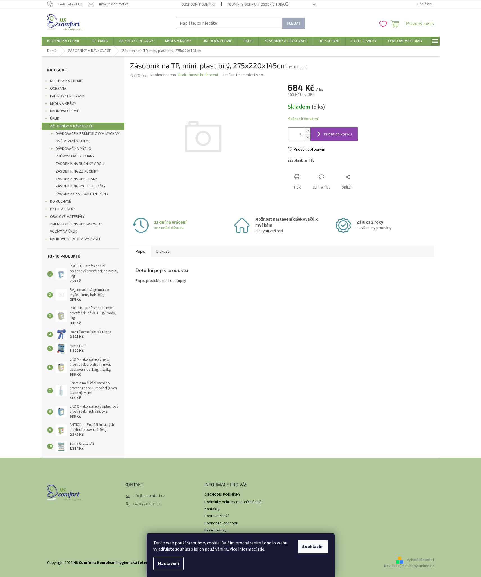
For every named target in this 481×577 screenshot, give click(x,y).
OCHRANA (58, 88)
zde (260, 549)
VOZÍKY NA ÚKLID (63, 231)
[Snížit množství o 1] (307, 137)
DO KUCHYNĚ (60, 201)
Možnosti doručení (303, 119)
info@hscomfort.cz (149, 496)
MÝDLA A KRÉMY (63, 104)
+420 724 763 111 (147, 504)
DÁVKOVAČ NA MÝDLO (73, 148)
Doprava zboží (216, 516)
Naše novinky (215, 530)
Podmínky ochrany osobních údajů (257, 4)
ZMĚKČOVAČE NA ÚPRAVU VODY (76, 224)
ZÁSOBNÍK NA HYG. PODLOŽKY (81, 186)
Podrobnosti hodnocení (198, 75)
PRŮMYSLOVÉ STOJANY (75, 156)
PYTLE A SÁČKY (62, 209)
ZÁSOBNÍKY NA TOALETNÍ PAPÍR (82, 194)
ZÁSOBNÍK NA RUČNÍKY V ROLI (80, 164)
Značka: (243, 75)
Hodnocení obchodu (221, 523)
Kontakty (212, 509)
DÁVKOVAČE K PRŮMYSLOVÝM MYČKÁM (88, 134)
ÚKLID (54, 118)
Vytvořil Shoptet (420, 560)
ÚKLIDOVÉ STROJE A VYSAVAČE (75, 239)
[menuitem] (64, 41)
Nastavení (168, 563)
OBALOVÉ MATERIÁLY (67, 217)
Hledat (293, 23)
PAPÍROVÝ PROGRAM (67, 96)
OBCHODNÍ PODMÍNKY (198, 4)
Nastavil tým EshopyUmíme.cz (409, 566)
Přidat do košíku (338, 134)
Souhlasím (313, 547)
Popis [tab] (140, 251)
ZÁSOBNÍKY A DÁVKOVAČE (71, 126)
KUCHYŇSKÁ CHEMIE (66, 81)
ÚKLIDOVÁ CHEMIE (64, 111)
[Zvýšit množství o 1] (307, 131)
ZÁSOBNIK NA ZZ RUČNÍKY (77, 171)
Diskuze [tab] (163, 251)
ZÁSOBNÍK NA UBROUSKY (76, 179)
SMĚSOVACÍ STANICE (73, 141)
